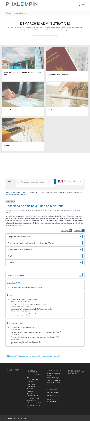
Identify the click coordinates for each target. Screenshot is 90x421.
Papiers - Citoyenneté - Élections (34, 192)
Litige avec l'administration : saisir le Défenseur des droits (31, 309)
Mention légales (52, 396)
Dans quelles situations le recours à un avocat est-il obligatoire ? (34, 337)
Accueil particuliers (13, 192)
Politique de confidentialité (52, 400)
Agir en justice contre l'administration (60, 192)
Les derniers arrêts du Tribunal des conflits (26, 342)
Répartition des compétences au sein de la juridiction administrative (35, 332)
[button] (45, 237)
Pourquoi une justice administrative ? (24, 328)
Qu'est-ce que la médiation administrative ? (26, 287)
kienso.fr (57, 356)
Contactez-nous (52, 392)
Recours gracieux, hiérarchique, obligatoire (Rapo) (29, 304)
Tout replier (65, 231)
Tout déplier (78, 231)
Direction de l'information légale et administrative (24, 356)
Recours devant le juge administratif (24, 314)
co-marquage (47, 356)
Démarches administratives (16, 13)
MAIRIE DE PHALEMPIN (20, 418)
